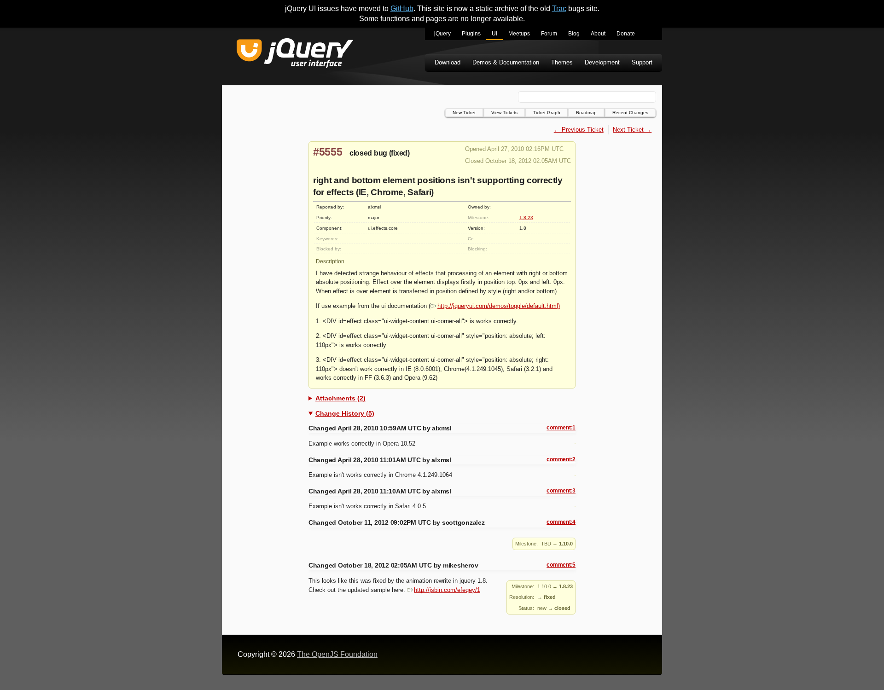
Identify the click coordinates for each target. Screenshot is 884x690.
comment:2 (561, 459)
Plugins (471, 33)
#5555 (328, 152)
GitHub (401, 8)
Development (602, 62)
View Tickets (504, 112)
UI (494, 33)
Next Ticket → (632, 129)
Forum (549, 33)
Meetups (519, 33)
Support (642, 62)
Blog (574, 33)
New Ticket (464, 112)
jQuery (442, 33)
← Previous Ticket (579, 129)
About (598, 33)
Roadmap (586, 112)
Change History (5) (344, 413)
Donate (625, 33)
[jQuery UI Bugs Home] (295, 54)
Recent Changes (630, 112)
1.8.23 (526, 217)
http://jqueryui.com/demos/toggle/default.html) (498, 305)
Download (447, 62)
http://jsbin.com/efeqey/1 (447, 589)
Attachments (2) (340, 398)
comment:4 (561, 522)
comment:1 (561, 427)
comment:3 (561, 490)
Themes (562, 62)
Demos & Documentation (505, 62)
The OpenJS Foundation (337, 654)
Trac (559, 8)
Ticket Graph (546, 112)
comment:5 (561, 565)
